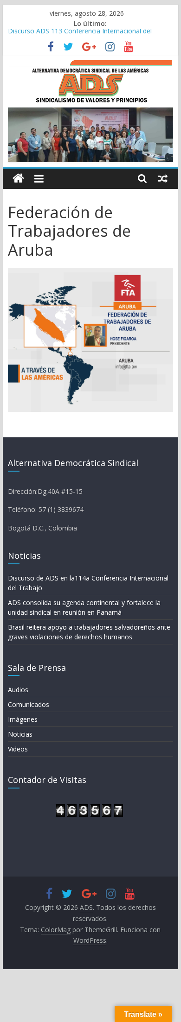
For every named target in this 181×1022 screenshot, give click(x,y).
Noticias (20, 734)
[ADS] (18, 179)
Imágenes (23, 719)
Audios (18, 689)
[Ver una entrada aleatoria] (163, 178)
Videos (18, 748)
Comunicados (28, 704)
